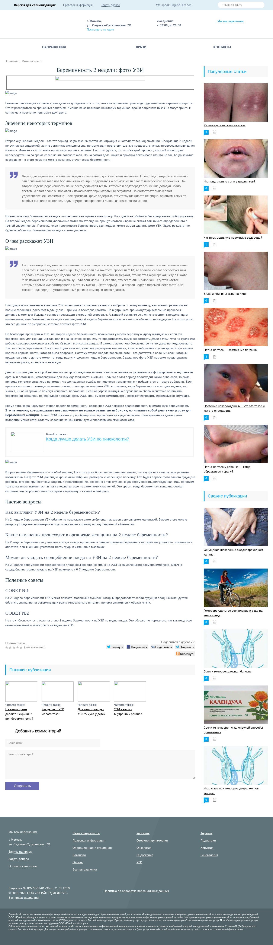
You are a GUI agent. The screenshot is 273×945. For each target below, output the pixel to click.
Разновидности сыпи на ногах (224, 125)
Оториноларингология (152, 840)
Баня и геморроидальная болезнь (227, 671)
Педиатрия (208, 840)
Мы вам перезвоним (231, 21)
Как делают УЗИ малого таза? (53, 711)
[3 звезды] (14, 647)
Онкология (143, 847)
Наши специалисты (86, 833)
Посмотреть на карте (100, 29)
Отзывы (78, 862)
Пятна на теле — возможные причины (230, 349)
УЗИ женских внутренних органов (128, 711)
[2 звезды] (11, 647)
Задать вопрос (110, 5)
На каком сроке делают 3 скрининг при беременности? (19, 713)
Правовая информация (78, 5)
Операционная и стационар (92, 847)
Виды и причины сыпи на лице (225, 293)
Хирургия (206, 847)
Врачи (141, 47)
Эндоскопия (144, 855)
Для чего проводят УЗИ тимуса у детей (92, 711)
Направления (54, 47)
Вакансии (79, 855)
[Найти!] (259, 5)
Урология (143, 833)
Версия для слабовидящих (35, 5)
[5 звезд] (21, 647)
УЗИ (139, 862)
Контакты (222, 47)
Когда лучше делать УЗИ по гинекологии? (87, 439)
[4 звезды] (18, 647)
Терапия (206, 833)
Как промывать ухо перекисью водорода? (233, 237)
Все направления (85, 869)
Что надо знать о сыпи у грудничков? (229, 181)
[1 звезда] (7, 647)
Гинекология (209, 855)
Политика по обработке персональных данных (136, 890)
